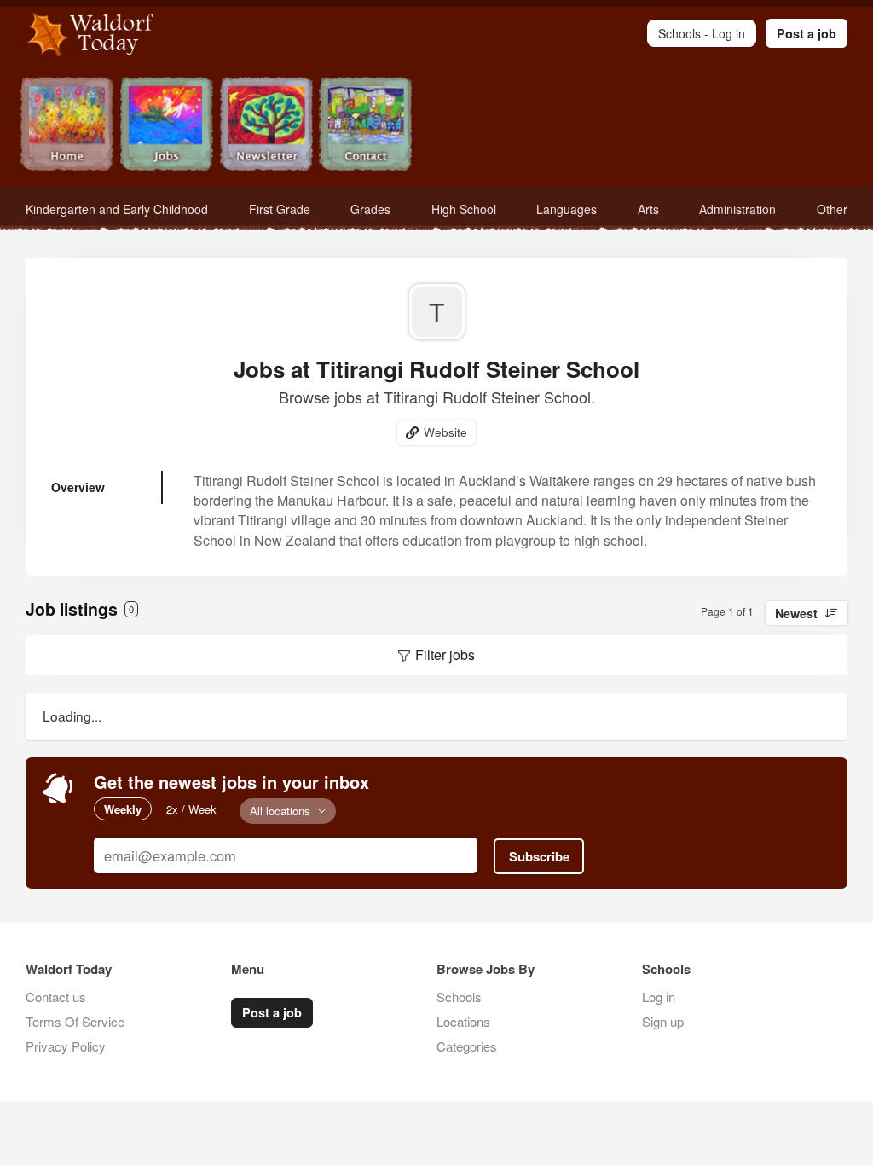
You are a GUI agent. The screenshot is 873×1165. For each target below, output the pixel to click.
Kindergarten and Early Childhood (117, 208)
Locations (463, 1021)
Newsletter (266, 126)
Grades (370, 208)
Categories (466, 1046)
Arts (648, 208)
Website (445, 432)
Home (67, 126)
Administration (737, 208)
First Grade (279, 208)
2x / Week (191, 809)
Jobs (167, 126)
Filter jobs (445, 654)
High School (463, 208)
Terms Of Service (75, 1021)
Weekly (123, 809)
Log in (658, 997)
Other (832, 208)
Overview (78, 487)
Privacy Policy (66, 1046)
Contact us (56, 997)
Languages (566, 208)
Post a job (806, 33)
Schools (459, 997)
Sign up (663, 1021)
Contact (366, 126)
